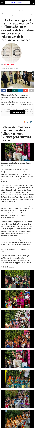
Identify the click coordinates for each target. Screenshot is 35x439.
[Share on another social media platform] (31, 90)
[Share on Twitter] (9, 90)
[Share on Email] (25, 90)
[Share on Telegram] (20, 90)
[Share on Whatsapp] (15, 90)
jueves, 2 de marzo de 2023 (11, 66)
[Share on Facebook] (3, 90)
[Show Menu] (2, 2)
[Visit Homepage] (17, 2)
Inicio (2, 14)
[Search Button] (33, 3)
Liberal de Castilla (9, 64)
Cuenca (8, 14)
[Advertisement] (17, 434)
